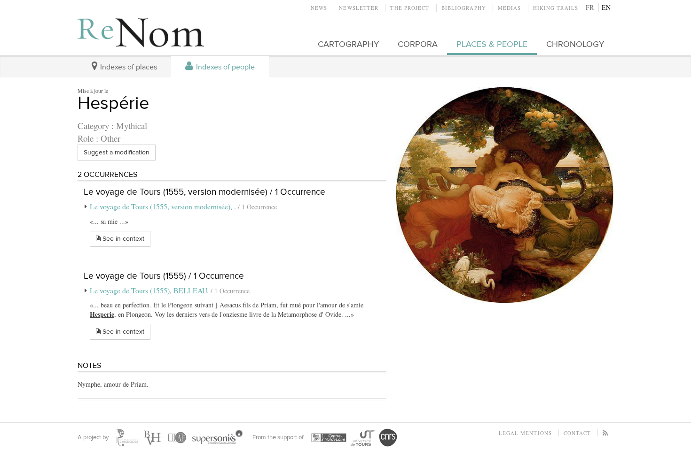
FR (590, 7)
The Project (409, 7)
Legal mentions (525, 432)
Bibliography (463, 7)
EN (606, 7)
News (319, 7)
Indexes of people (224, 67)
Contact (577, 432)
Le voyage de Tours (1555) (130, 290)
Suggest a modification (116, 152)
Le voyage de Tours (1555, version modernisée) (160, 206)
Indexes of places (127, 67)
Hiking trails (555, 7)
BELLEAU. (192, 290)
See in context (122, 239)
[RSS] (606, 432)
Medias (509, 7)
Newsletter (358, 7)
